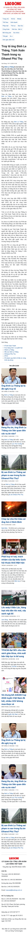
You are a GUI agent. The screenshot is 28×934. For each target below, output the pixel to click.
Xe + (11, 36)
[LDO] (14, 376)
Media (19, 19)
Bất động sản (7, 33)
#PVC (6, 356)
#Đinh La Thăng (9, 350)
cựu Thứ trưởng (17, 444)
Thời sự (13, 26)
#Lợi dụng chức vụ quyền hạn (13, 348)
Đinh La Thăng (9, 67)
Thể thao (5, 22)
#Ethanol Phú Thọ (10, 354)
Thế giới (5, 36)
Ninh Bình (4, 528)
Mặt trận (17, 581)
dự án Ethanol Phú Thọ (16, 494)
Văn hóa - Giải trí (17, 29)
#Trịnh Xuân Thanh (10, 346)
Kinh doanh (14, 22)
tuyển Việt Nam (13, 714)
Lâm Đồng (4, 620)
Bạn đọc (20, 26)
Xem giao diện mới (8, 40)
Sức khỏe (16, 33)
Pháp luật (5, 26)
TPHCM (13, 666)
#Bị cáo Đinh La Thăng (11, 352)
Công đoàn (6, 29)
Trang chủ (6, 19)
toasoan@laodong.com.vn (14, 890)
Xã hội (13, 19)
